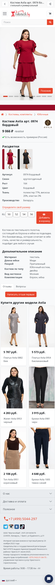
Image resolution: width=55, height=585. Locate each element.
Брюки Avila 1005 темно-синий (41, 481)
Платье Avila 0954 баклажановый (41, 359)
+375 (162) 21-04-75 (37, 557)
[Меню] (5, 13)
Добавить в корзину (44, 219)
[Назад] (5, 4)
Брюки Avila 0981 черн (41, 420)
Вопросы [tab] (21, 286)
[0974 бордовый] (9, 159)
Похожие (46, 90)
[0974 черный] (25, 159)
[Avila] (48, 124)
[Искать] (50, 22)
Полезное (9, 509)
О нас (6, 493)
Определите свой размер (16, 207)
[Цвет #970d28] (27, 107)
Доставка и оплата (14, 501)
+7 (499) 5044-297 (23, 518)
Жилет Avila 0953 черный (13, 420)
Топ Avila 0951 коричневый (11, 481)
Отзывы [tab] (7, 286)
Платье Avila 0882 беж (13, 359)
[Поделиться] (50, 4)
